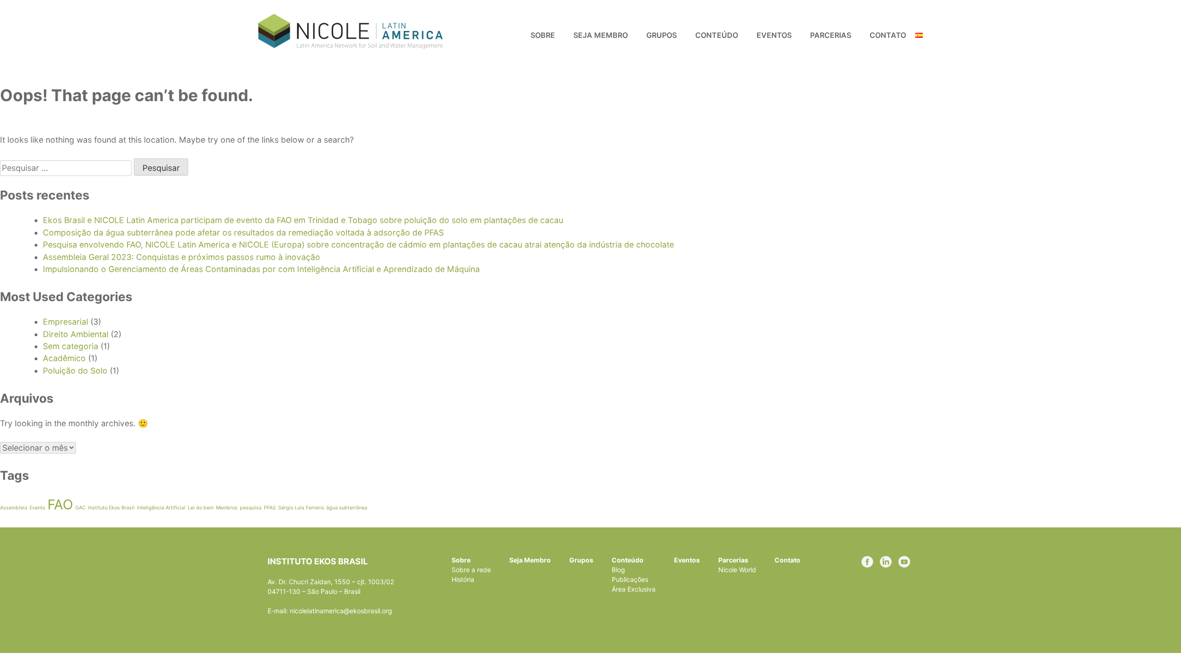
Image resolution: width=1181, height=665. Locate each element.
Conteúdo (716, 35)
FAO (60, 504)
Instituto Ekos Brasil (111, 508)
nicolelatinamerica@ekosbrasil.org (341, 611)
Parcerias (830, 35)
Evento (37, 508)
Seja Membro (530, 560)
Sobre (543, 35)
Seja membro (600, 35)
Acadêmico (64, 358)
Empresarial (65, 321)
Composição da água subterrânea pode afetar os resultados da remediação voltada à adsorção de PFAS (243, 232)
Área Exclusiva (634, 589)
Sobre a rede (471, 570)
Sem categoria (70, 346)
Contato (888, 35)
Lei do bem (201, 508)
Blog (618, 570)
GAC (80, 508)
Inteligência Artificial (161, 508)
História (463, 579)
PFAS (270, 508)
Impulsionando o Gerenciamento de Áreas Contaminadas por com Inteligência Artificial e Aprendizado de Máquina (261, 269)
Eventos (774, 35)
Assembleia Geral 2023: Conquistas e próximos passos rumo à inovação (181, 257)
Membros (227, 508)
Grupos (661, 35)
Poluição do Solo (75, 370)
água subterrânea (346, 508)
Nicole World (737, 570)
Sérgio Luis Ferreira (301, 508)
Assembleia (13, 508)
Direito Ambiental (75, 334)
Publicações (630, 579)
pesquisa (251, 508)
